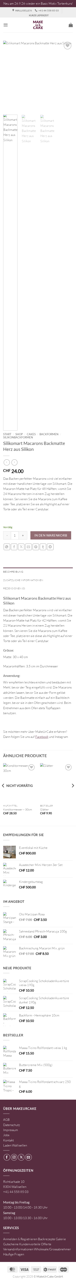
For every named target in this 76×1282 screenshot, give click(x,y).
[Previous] (10, 76)
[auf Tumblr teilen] (43, 546)
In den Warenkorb (50, 535)
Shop (19, 434)
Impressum (10, 1130)
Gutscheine (11, 1244)
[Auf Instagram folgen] (14, 1157)
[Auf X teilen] (21, 546)
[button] (5, 25)
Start (7, 434)
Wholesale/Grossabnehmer (52, 1249)
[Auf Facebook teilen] (14, 546)
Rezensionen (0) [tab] (14, 588)
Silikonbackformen (18, 437)
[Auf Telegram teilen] (50, 546)
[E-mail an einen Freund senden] (28, 546)
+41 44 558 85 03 (15, 1192)
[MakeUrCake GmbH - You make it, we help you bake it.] (38, 25)
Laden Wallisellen (15, 1145)
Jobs (6, 1135)
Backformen (48, 434)
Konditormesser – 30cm (17, 809)
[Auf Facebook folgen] (7, 1157)
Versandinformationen (18, 1249)
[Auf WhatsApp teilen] (7, 546)
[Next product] (7, 462)
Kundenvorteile (29, 1244)
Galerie (61, 1239)
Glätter (44, 809)
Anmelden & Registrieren (20, 1239)
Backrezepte (46, 1239)
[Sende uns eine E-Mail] (28, 1157)
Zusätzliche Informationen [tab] (23, 580)
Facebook (41, 737)
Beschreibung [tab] (13, 571)
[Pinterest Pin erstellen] (36, 546)
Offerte (46, 1244)
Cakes (31, 434)
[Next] (66, 76)
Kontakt (8, 1140)
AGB (6, 1120)
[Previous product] (14, 462)
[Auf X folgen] (21, 1157)
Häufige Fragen (13, 1254)
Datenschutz (11, 1125)
